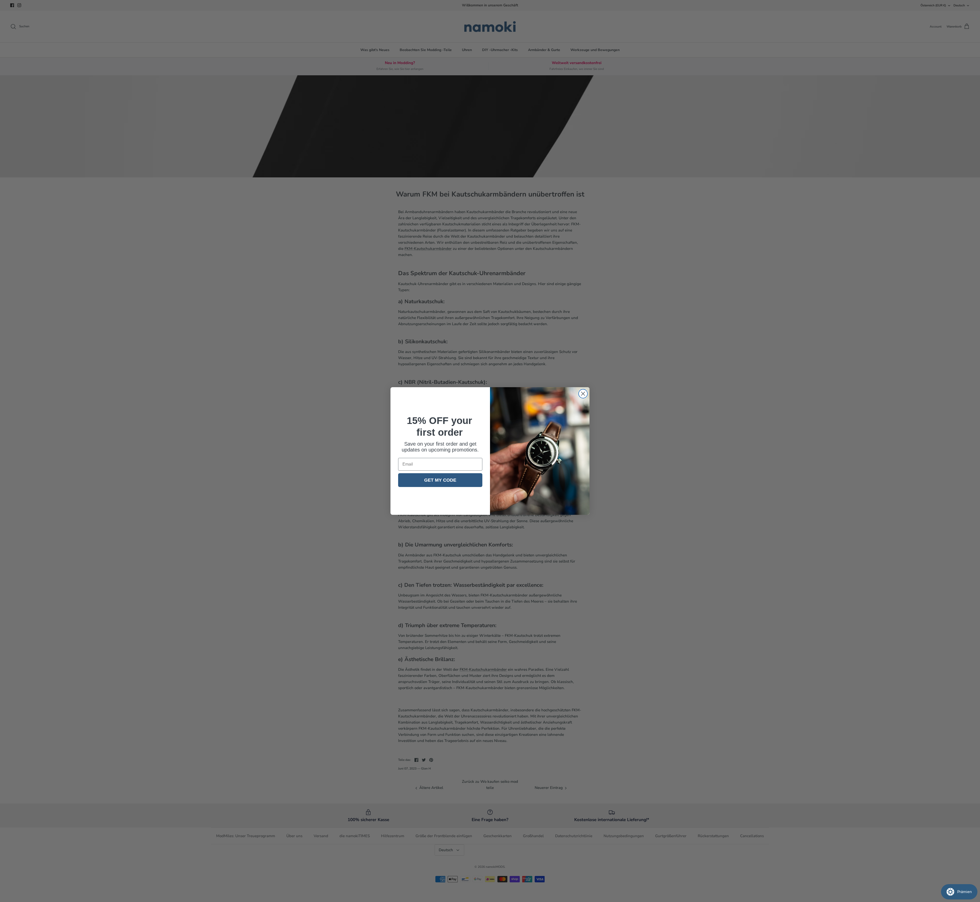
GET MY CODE (440, 480)
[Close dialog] (583, 393)
